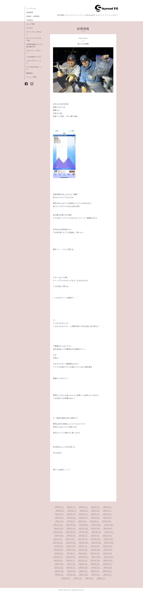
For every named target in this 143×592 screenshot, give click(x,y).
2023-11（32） (95, 528)
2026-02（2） (72, 510)
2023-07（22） (84, 531)
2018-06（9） (96, 574)
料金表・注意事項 (33, 16)
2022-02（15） (109, 542)
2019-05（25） (83, 567)
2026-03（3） (60, 510)
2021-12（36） (71, 546)
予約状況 (29, 20)
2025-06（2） (107, 514)
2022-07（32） (108, 539)
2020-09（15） (71, 556)
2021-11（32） (83, 546)
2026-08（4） (59, 507)
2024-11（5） (71, 521)
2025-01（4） (107, 517)
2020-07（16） (96, 556)
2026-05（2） (95, 507)
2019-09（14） (95, 563)
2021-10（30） (95, 546)
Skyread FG (67, 590)
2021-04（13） (108, 549)
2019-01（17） (71, 571)
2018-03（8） (78, 578)
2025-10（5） (59, 514)
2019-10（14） (83, 563)
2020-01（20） (108, 560)
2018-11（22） (95, 571)
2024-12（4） (59, 521)
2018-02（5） (89, 578)
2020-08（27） (83, 556)
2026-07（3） (71, 507)
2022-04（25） (84, 542)
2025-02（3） (95, 517)
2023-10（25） (108, 528)
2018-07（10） (83, 574)
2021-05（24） (96, 549)
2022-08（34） (96, 539)
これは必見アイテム (33, 57)
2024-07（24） (58, 524)
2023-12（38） (83, 528)
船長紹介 (29, 73)
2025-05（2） (59, 517)
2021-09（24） (108, 546)
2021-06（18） (83, 549)
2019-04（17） (95, 567)
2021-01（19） (83, 553)
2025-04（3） (71, 517)
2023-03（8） (71, 535)
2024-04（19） (96, 524)
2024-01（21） (71, 528)
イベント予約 (31, 77)
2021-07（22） (71, 549)
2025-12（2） (96, 510)
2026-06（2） (83, 507)
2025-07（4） (95, 514)
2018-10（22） (107, 571)
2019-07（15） (59, 567)
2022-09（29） (83, 539)
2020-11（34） (107, 553)
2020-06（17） (109, 556)
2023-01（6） (95, 535)
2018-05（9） (107, 574)
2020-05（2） (58, 560)
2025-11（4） (107, 510)
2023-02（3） (83, 535)
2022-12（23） (107, 535)
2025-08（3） (83, 514)
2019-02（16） (59, 571)
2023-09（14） (58, 531)
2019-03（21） (108, 567)
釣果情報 (29, 12)
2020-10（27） (58, 556)
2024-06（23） (71, 524)
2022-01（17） (59, 546)
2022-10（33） (70, 539)
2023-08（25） (71, 531)
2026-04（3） (107, 507)
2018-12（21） (83, 571)
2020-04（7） (70, 560)
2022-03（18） (96, 542)
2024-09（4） (94, 521)
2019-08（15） (107, 563)
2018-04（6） (66, 578)
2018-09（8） (59, 574)
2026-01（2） (84, 510)
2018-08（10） (71, 574)
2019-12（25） (59, 563)
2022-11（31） (58, 539)
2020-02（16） (95, 560)
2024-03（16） (109, 524)
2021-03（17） (59, 553)
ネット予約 (30, 24)
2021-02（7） (71, 553)
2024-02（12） (59, 528)
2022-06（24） (58, 542)
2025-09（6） (71, 514)
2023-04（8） (59, 535)
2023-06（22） (96, 531)
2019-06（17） (71, 567)
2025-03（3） (83, 517)
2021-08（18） (58, 549)
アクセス (29, 28)
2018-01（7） (101, 578)
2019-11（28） (71, 563)
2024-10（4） (83, 521)
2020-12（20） (95, 553)
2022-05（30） (71, 542)
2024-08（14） (107, 521)
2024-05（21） (84, 524)
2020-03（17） (83, 560)
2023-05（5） (109, 531)
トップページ (31, 8)
